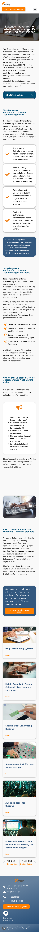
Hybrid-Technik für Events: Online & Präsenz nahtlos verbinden (18, 687)
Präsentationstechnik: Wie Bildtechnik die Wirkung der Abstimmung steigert (19, 844)
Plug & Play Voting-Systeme (19, 648)
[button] (35, 9)
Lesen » (7, 655)
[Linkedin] (5, 913)
